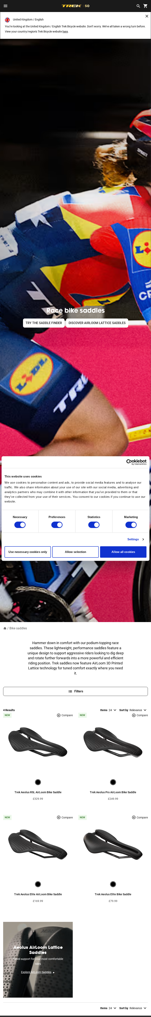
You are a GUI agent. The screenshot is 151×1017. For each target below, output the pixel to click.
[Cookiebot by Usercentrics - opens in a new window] (129, 462)
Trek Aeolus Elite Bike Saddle (113, 894)
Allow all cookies (123, 552)
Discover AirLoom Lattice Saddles (97, 323)
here (65, 31)
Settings (133, 539)
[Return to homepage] (5, 628)
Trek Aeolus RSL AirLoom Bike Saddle (38, 792)
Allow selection (75, 552)
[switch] (57, 525)
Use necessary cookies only (27, 552)
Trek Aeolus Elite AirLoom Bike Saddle (38, 894)
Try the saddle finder (44, 323)
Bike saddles (18, 628)
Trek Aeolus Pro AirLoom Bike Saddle (113, 792)
